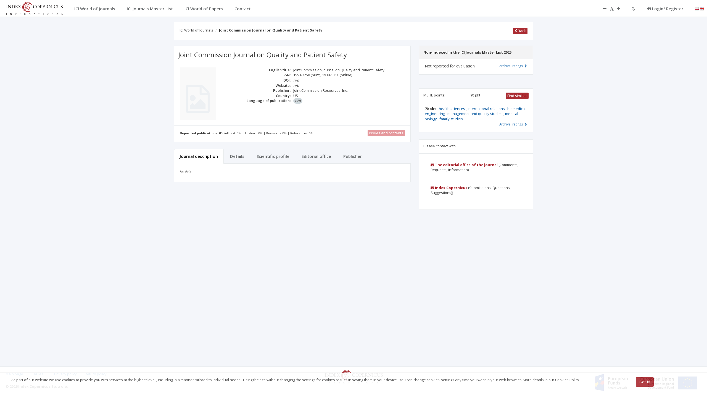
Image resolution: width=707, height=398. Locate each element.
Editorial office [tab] (316, 156)
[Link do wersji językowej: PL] (697, 8)
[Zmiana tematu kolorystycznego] (633, 8)
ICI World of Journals (196, 30)
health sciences (452, 108)
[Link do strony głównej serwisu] (34, 7)
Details (237, 156)
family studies (451, 118)
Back (521, 30)
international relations (487, 108)
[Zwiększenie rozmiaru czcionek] (621, 8)
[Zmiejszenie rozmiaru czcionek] (602, 8)
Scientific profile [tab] (273, 156)
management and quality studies (475, 113)
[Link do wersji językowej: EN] (702, 8)
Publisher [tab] (352, 156)
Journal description (199, 156)
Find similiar (517, 95)
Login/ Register (667, 8)
